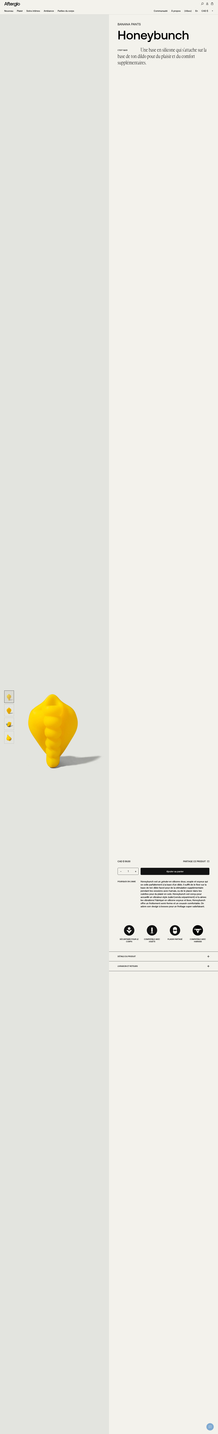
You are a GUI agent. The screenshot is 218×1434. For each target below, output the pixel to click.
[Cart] (212, 3)
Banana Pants (129, 24)
